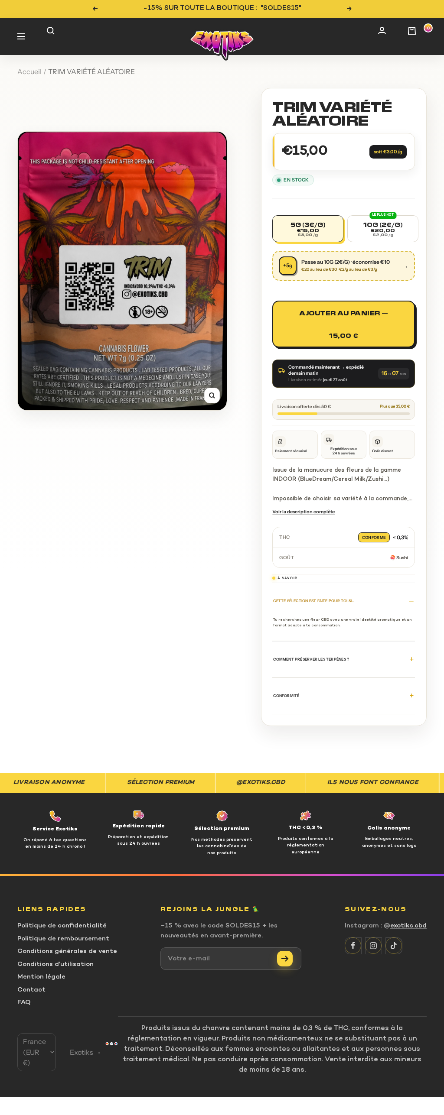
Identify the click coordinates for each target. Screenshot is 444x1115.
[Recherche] (56, 36)
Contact (31, 990)
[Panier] (417, 36)
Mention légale (41, 977)
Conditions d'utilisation (55, 964)
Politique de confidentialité (62, 926)
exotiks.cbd (408, 926)
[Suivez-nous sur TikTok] (393, 945)
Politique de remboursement (63, 939)
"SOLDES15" (281, 8)
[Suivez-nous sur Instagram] (373, 945)
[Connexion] (387, 36)
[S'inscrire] (285, 958)
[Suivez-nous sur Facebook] (353, 945)
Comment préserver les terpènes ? (311, 659)
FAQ (24, 1002)
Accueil (29, 71)
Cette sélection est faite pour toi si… (313, 601)
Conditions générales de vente (67, 951)
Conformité (286, 696)
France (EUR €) (34, 1052)
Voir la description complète (303, 512)
